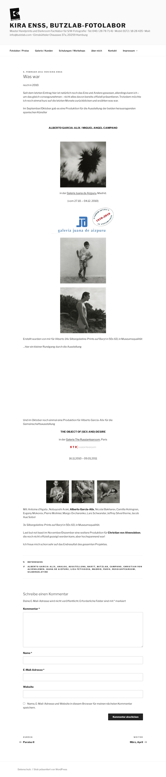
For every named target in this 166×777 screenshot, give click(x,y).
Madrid (97, 569)
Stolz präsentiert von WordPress (50, 769)
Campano (116, 566)
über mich (96, 50)
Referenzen (35, 562)
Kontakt (112, 50)
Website (28, 686)
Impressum (129, 50)
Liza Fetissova (81, 569)
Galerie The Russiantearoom (83, 439)
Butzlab (102, 566)
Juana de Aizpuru (57, 569)
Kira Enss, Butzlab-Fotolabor (68, 25)
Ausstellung (77, 566)
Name (27, 653)
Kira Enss (56, 72)
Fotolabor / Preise (19, 50)
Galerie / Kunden (44, 50)
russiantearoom (123, 569)
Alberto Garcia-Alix (42, 566)
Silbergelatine (38, 572)
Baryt (91, 566)
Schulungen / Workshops (72, 50)
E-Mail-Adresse (33, 669)
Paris (107, 569)
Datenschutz (24, 769)
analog (62, 566)
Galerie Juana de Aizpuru (81, 193)
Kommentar (31, 608)
